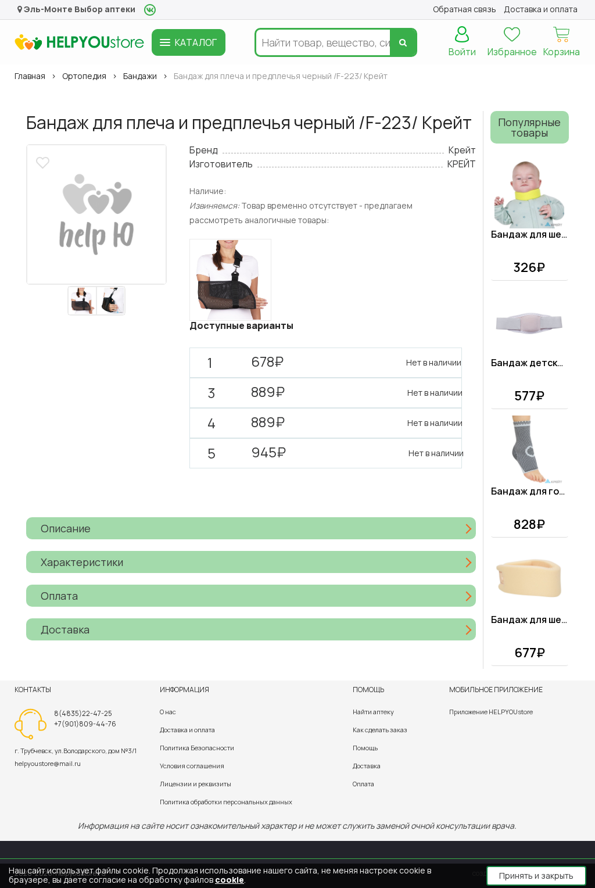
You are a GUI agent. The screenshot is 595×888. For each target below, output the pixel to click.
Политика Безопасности (197, 747)
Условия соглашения (192, 765)
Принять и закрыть (536, 875)
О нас (168, 711)
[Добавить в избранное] (44, 161)
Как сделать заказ (380, 729)
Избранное (512, 51)
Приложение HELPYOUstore (491, 711)
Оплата (363, 783)
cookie (229, 879)
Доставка (367, 765)
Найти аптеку (373, 711)
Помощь (365, 747)
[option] (96, 214)
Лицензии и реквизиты (195, 783)
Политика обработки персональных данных (226, 801)
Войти (462, 51)
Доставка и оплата (187, 729)
